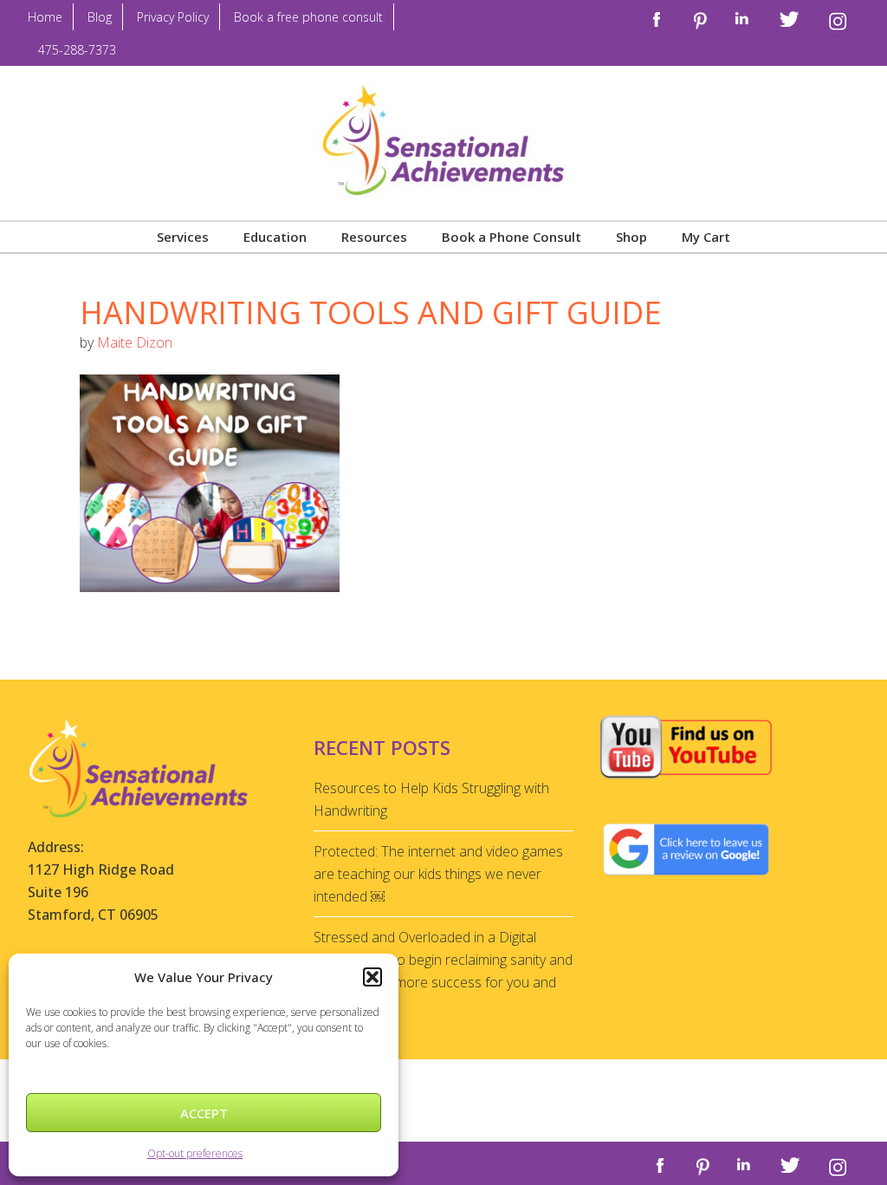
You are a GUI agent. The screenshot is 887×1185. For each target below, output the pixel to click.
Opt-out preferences (195, 1153)
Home (45, 17)
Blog (99, 17)
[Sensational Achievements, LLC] (443, 99)
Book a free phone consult (308, 17)
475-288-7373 (77, 50)
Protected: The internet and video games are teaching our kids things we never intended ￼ (438, 874)
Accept (204, 1113)
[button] (372, 977)
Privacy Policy (173, 17)
